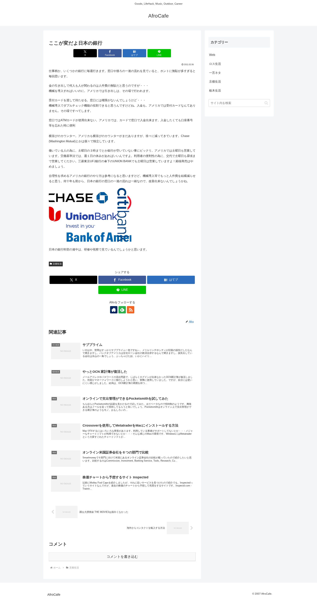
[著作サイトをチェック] (113, 309)
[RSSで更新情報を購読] (130, 309)
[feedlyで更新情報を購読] (122, 309)
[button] (266, 103)
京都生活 (57, 264)
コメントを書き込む (122, 557)
